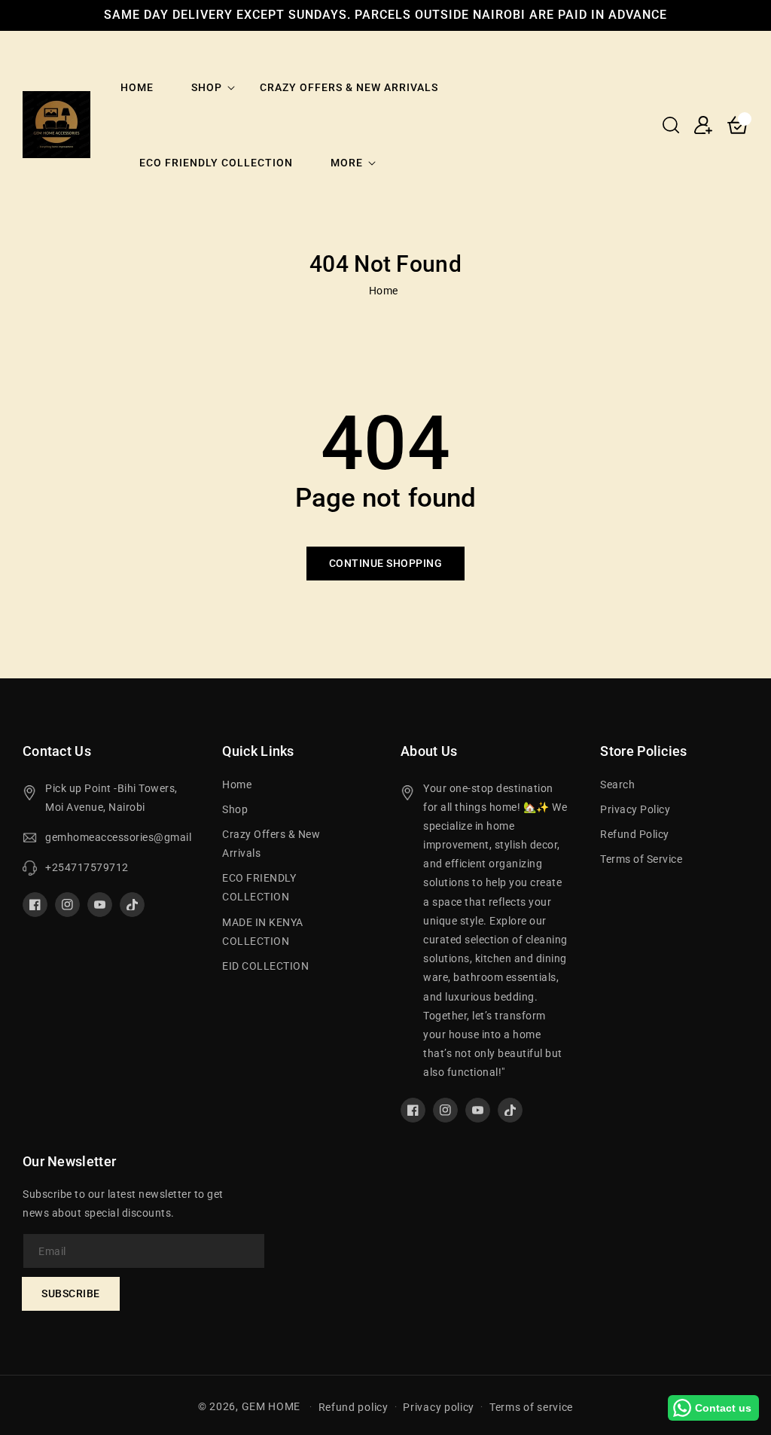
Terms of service (531, 1407)
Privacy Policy (635, 809)
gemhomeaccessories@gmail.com (118, 837)
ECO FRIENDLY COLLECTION (259, 887)
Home (383, 291)
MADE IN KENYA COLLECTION (262, 931)
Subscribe (70, 1293)
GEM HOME (271, 1406)
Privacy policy (438, 1407)
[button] (671, 125)
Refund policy (353, 1407)
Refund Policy (634, 834)
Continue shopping (386, 563)
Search (617, 784)
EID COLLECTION (265, 966)
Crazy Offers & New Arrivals (271, 843)
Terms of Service (641, 859)
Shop (206, 87)
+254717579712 (87, 867)
